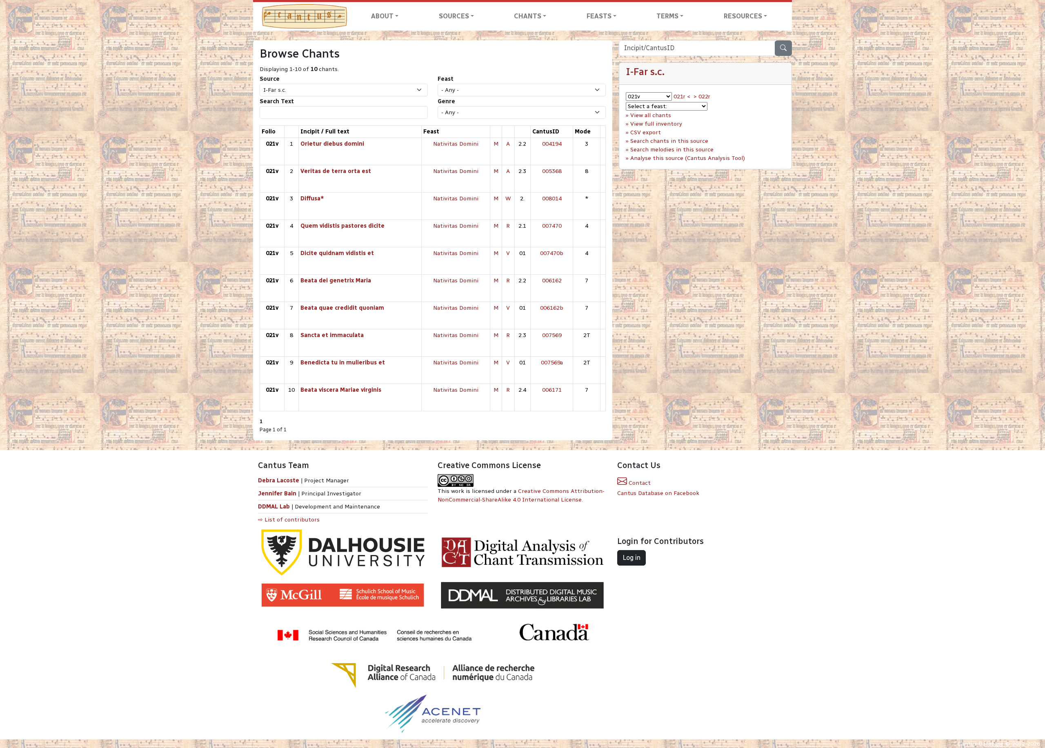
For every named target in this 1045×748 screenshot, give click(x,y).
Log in (631, 558)
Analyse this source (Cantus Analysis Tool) (687, 158)
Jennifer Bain (278, 493)
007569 (552, 335)
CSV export (645, 132)
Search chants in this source (669, 141)
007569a (552, 362)
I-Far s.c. (645, 72)
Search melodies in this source (672, 149)
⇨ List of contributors (289, 519)
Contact (639, 482)
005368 (552, 171)
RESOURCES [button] (743, 16)
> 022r (702, 96)
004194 (552, 143)
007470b (551, 253)
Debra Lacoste (278, 480)
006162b (551, 307)
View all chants (650, 115)
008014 (552, 198)
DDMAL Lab (274, 506)
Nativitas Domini (455, 143)
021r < (682, 96)
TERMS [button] (667, 16)
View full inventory (656, 123)
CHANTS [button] (527, 16)
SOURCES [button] (454, 16)
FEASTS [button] (599, 16)
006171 (552, 389)
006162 (552, 280)
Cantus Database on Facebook (658, 493)
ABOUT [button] (382, 16)
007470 (552, 225)
